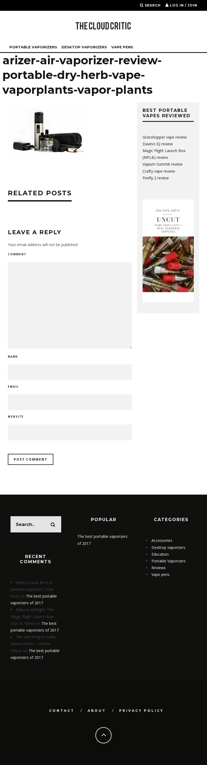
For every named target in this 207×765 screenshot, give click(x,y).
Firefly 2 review (156, 177)
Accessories (161, 540)
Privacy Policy (141, 711)
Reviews (158, 567)
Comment (17, 254)
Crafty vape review (159, 171)
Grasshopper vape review (165, 137)
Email (13, 386)
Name (13, 356)
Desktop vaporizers (84, 47)
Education (160, 554)
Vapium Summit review (162, 164)
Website (16, 416)
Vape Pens (122, 47)
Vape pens (160, 574)
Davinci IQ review (158, 143)
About (97, 711)
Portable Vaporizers (33, 47)
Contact (61, 711)
